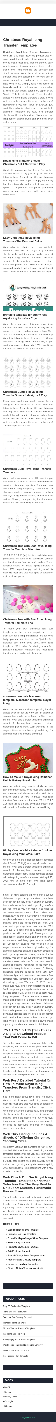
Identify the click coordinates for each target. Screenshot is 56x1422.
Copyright (8, 1401)
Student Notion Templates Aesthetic (26, 1268)
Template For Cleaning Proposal (17, 1317)
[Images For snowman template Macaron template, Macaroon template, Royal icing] (28, 677)
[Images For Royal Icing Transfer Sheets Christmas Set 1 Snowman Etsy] (28, 141)
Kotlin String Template (19, 1242)
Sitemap (8, 1406)
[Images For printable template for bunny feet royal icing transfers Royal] (28, 295)
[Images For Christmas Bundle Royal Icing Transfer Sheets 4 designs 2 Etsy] (28, 372)
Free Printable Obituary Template (24, 1259)
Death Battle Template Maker (16, 1350)
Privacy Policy (10, 1397)
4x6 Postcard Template (19, 1251)
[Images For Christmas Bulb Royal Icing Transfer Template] (28, 449)
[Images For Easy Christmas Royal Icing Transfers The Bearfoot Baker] (28, 218)
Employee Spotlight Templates (23, 1264)
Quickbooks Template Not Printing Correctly (23, 1345)
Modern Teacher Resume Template (19, 1328)
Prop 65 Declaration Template (16, 1306)
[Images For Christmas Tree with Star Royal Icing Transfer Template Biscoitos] (28, 527)
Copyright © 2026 (28, 1418)
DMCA (7, 1387)
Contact (7, 1392)
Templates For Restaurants (15, 1312)
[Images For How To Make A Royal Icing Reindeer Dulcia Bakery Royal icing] (28, 758)
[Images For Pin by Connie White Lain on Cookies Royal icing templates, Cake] (28, 831)
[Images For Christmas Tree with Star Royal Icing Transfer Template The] (28, 600)
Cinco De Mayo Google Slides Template (28, 1238)
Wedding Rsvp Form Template (23, 1229)
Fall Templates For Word (14, 1334)
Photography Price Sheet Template (19, 1339)
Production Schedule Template (23, 1247)
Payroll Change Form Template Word (26, 1255)
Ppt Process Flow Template (15, 1356)
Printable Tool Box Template (22, 1234)
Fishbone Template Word (14, 1323)
